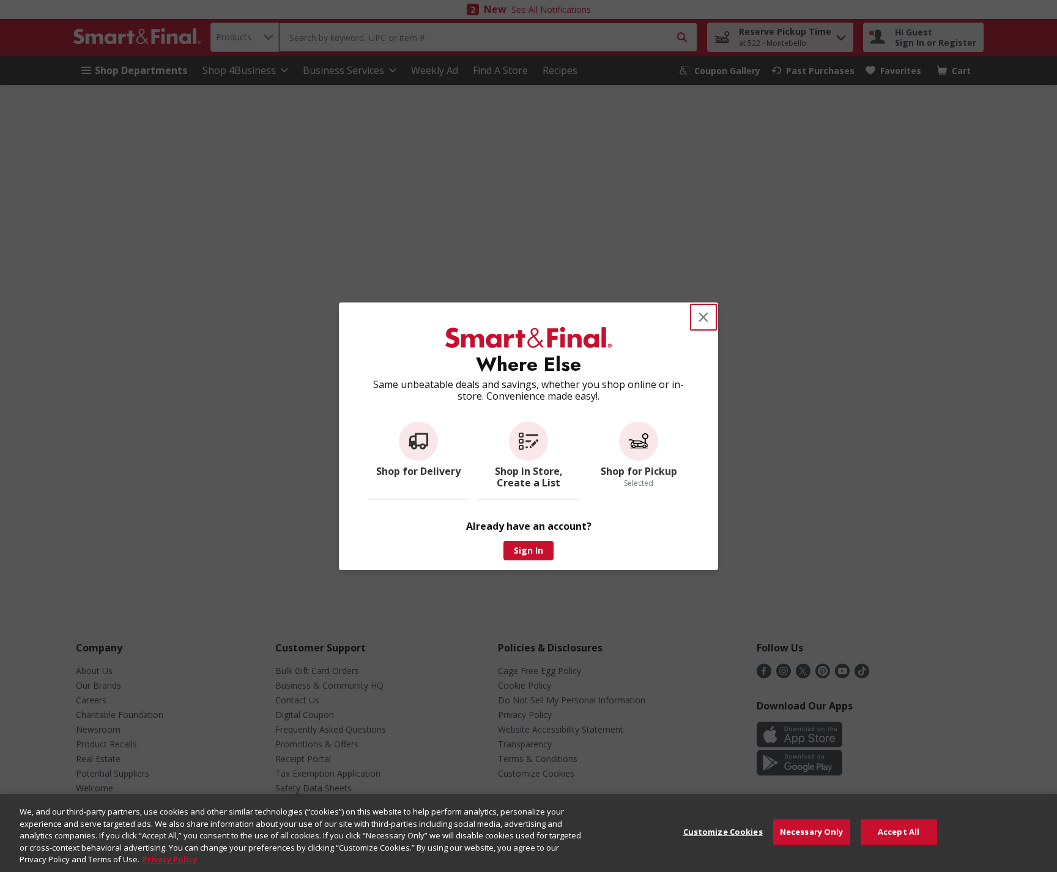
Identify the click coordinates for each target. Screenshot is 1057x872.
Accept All (898, 831)
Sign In (528, 550)
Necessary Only (812, 831)
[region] (528, 833)
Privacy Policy (170, 859)
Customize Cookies (723, 831)
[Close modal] (703, 317)
